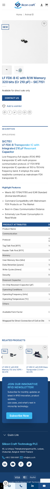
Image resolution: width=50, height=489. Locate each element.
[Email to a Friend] (19, 112)
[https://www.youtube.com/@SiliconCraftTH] (44, 486)
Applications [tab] (8, 135)
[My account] (41, 5)
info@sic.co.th (29, 457)
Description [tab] (8, 129)
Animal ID (29, 14)
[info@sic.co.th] (9, 486)
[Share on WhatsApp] (4, 112)
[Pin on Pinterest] (24, 112)
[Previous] (6, 42)
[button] (3, 4)
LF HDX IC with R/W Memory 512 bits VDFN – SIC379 (12, 369)
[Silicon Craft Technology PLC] (25, 5)
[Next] (43, 42)
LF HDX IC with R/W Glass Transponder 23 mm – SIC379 (37, 369)
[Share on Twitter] (14, 112)
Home (19, 14)
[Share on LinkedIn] (29, 112)
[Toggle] (5, 435)
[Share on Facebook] (9, 112)
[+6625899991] (21, 486)
